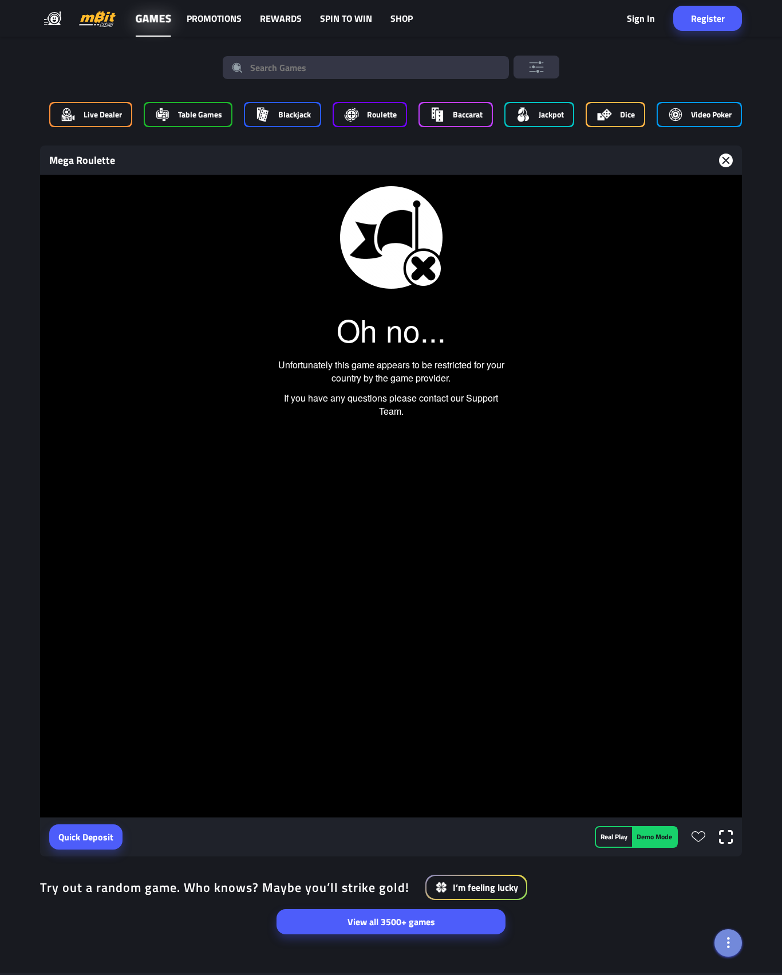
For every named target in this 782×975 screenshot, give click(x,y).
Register (708, 18)
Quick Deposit (85, 837)
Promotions (214, 18)
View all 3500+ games (391, 922)
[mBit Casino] (97, 18)
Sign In (641, 18)
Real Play (614, 836)
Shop (401, 18)
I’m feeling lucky (485, 887)
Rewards (281, 18)
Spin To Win (346, 18)
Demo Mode (654, 836)
